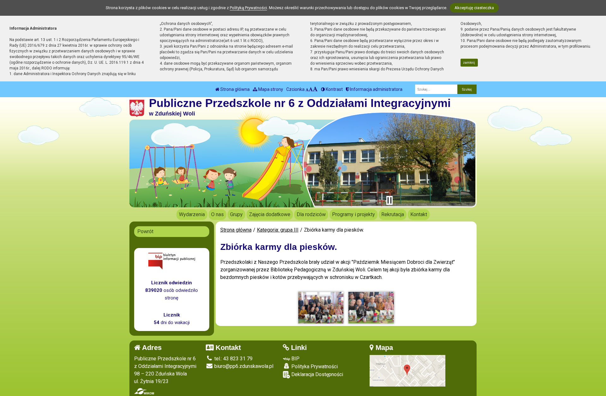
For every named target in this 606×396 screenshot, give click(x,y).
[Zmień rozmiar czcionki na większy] (311, 89)
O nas (217, 214)
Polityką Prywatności (248, 7)
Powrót (145, 231)
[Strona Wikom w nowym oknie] (144, 391)
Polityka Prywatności (314, 366)
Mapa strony (270, 89)
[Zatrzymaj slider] (389, 200)
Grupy (236, 214)
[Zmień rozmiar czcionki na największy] (315, 89)
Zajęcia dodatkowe (269, 214)
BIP (295, 359)
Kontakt (418, 214)
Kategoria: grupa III (278, 230)
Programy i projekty (353, 214)
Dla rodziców (311, 214)
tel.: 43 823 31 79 (232, 359)
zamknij (469, 62)
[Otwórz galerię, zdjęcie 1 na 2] (321, 307)
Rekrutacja (392, 214)
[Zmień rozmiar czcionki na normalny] (307, 89)
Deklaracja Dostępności (316, 374)
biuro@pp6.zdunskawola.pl (243, 366)
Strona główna (234, 89)
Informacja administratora (375, 89)
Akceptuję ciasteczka (474, 7)
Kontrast (334, 89)
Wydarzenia (192, 214)
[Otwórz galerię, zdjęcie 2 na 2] (371, 307)
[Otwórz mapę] (407, 370)
